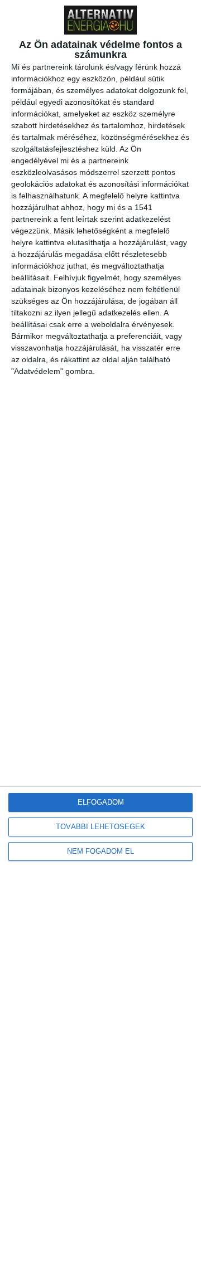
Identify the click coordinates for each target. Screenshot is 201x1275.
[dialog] (100, 637)
